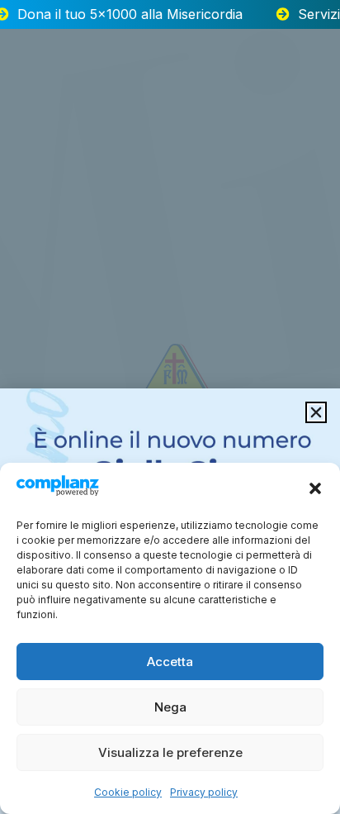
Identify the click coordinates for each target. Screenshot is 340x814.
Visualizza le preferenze (170, 752)
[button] (315, 488)
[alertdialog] (170, 14)
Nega (170, 707)
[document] (170, 407)
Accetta (170, 661)
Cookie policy (128, 792)
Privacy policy (204, 792)
